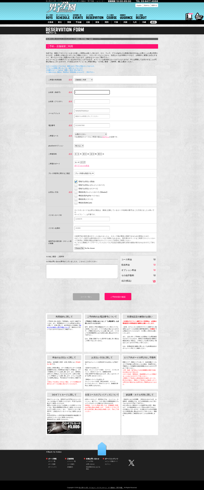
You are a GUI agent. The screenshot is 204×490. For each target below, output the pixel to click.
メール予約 (95, 16)
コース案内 (111, 16)
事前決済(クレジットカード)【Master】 (93, 192)
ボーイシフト (63, 16)
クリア (83, 162)
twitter (143, 463)
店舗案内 (126, 16)
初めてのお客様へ (199, 16)
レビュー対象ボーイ (111, 461)
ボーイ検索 (51, 464)
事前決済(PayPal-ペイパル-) (88, 196)
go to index (54, 452)
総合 (153, 22)
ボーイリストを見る (81, 166)
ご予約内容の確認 (117, 297)
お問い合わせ (90, 464)
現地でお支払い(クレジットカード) (91, 185)
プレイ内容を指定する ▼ (84, 173)
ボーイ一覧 (51, 461)
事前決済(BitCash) (85, 203)
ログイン (189, 17)
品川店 (91, 39)
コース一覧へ (86, 297)
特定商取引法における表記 (93, 467)
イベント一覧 (78, 16)
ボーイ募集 (141, 16)
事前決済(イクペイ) (85, 199)
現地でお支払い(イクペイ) (88, 189)
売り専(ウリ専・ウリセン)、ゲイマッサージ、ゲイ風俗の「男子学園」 (67, 39)
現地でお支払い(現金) (86, 181)
